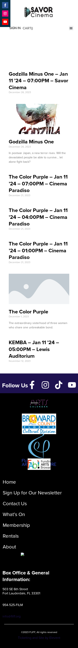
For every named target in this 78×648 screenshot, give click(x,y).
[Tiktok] (58, 385)
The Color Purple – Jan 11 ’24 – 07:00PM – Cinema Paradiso (38, 183)
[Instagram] (45, 385)
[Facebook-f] (32, 385)
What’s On (14, 514)
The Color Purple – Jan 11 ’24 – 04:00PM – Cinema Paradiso (38, 216)
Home (9, 481)
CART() (28, 28)
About (9, 546)
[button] (71, 28)
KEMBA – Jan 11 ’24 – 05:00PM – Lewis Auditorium (34, 349)
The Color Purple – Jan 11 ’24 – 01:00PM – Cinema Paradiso (38, 250)
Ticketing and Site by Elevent (39, 637)
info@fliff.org (11, 616)
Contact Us (15, 503)
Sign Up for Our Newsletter (32, 492)
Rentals (11, 535)
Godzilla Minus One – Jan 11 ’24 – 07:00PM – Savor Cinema (38, 80)
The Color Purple (28, 311)
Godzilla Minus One (31, 141)
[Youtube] (72, 385)
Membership (16, 525)
